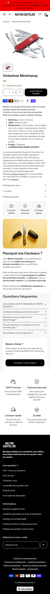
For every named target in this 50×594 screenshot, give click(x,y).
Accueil (6, 21)
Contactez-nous (10, 480)
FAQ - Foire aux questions (14, 470)
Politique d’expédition (12, 565)
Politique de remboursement (25, 558)
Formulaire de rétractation (14, 495)
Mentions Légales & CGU (14, 509)
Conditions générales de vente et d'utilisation (22, 514)
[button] (7, 67)
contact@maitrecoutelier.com (15, 485)
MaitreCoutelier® (28, 582)
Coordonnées (32, 569)
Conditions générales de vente (34, 565)
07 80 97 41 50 (9, 490)
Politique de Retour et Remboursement (20, 524)
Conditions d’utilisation (37, 562)
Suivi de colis (8, 475)
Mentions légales (19, 569)
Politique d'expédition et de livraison (18, 529)
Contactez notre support (25, 363)
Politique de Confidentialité (14, 519)
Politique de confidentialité (15, 562)
